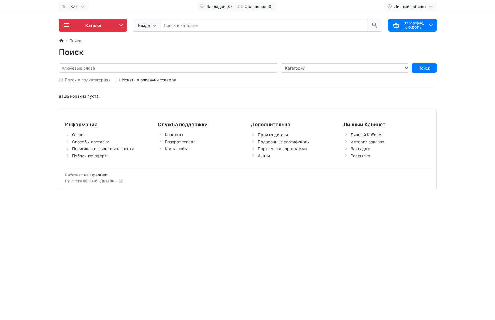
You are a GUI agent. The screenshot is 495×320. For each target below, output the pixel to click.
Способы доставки (90, 141)
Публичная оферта (90, 155)
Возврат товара (180, 141)
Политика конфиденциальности (103, 148)
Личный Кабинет (367, 134)
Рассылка (360, 155)
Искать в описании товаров (149, 79)
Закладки (360, 148)
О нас (77, 134)
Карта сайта (176, 148)
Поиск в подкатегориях (88, 79)
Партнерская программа (282, 148)
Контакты (174, 134)
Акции (264, 155)
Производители (273, 134)
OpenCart (99, 174)
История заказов (367, 141)
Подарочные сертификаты (284, 141)
